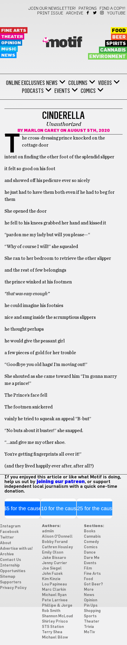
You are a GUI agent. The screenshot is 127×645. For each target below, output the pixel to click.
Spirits (116, 43)
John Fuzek (52, 574)
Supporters (10, 582)
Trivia (89, 627)
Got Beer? (93, 584)
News (8, 55)
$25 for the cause (94, 508)
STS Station (53, 627)
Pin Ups (90, 606)
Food (119, 30)
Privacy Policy (13, 588)
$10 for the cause (58, 508)
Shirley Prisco (55, 621)
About (5, 543)
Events (62, 90)
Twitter (95, 12)
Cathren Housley (57, 547)
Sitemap (7, 577)
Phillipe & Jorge (57, 606)
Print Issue (50, 13)
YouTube (116, 13)
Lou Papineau (54, 584)
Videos (105, 82)
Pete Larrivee (55, 600)
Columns (77, 82)
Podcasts (33, 90)
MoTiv (89, 632)
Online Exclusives (25, 82)
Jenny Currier (54, 563)
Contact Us (10, 560)
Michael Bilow (55, 637)
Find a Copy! (113, 8)
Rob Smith (51, 611)
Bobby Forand (55, 542)
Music (9, 49)
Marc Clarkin (54, 590)
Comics (88, 90)
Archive (74, 13)
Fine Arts (13, 30)
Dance (90, 552)
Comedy (91, 542)
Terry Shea (52, 632)
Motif (63, 42)
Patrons (88, 8)
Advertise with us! (16, 549)
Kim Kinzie (51, 579)
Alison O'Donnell (57, 537)
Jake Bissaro (54, 558)
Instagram (102, 12)
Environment (107, 56)
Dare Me (92, 558)
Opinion (11, 43)
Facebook (88, 12)
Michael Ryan (54, 595)
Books (89, 531)
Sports (90, 616)
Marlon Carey (41, 131)
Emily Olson (52, 552)
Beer (119, 37)
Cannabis (113, 50)
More (89, 590)
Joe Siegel (52, 568)
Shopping (92, 611)
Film (88, 568)
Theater (12, 37)
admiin (48, 531)
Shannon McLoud (57, 616)
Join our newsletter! (52, 8)
